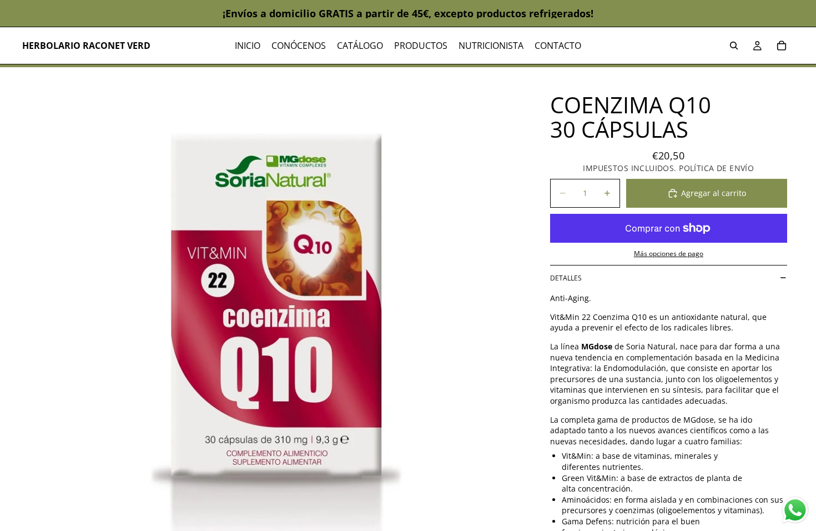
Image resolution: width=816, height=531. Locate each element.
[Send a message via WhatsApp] (795, 510)
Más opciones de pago (668, 253)
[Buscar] (734, 45)
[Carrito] (781, 45)
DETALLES (566, 278)
